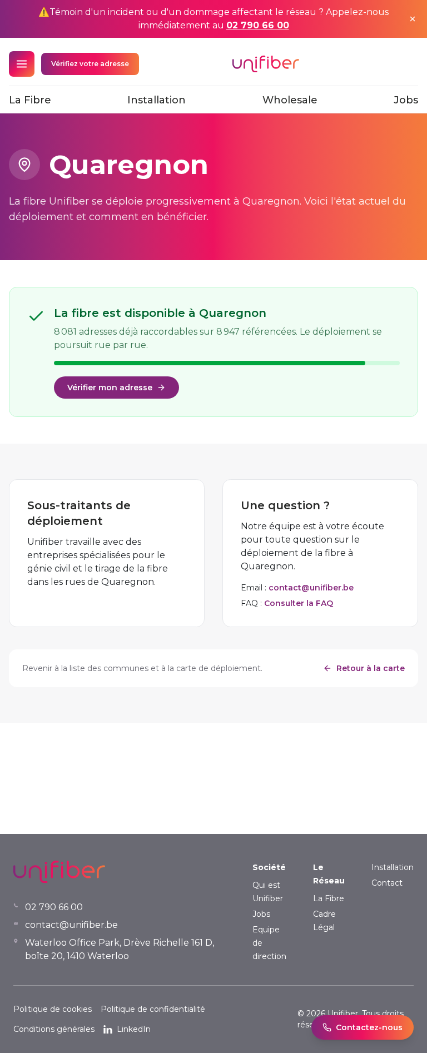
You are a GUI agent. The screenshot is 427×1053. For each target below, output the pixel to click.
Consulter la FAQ (298, 603)
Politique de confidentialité (153, 1009)
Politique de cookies (52, 1009)
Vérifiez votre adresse (90, 63)
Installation (156, 100)
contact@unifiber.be (311, 588)
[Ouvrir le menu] (21, 64)
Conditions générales (54, 1029)
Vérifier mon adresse (109, 388)
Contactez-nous (369, 1027)
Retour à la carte (370, 668)
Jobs (406, 100)
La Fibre (30, 100)
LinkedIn (134, 1029)
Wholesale (289, 100)
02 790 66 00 (257, 25)
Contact (387, 883)
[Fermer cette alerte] (412, 19)
